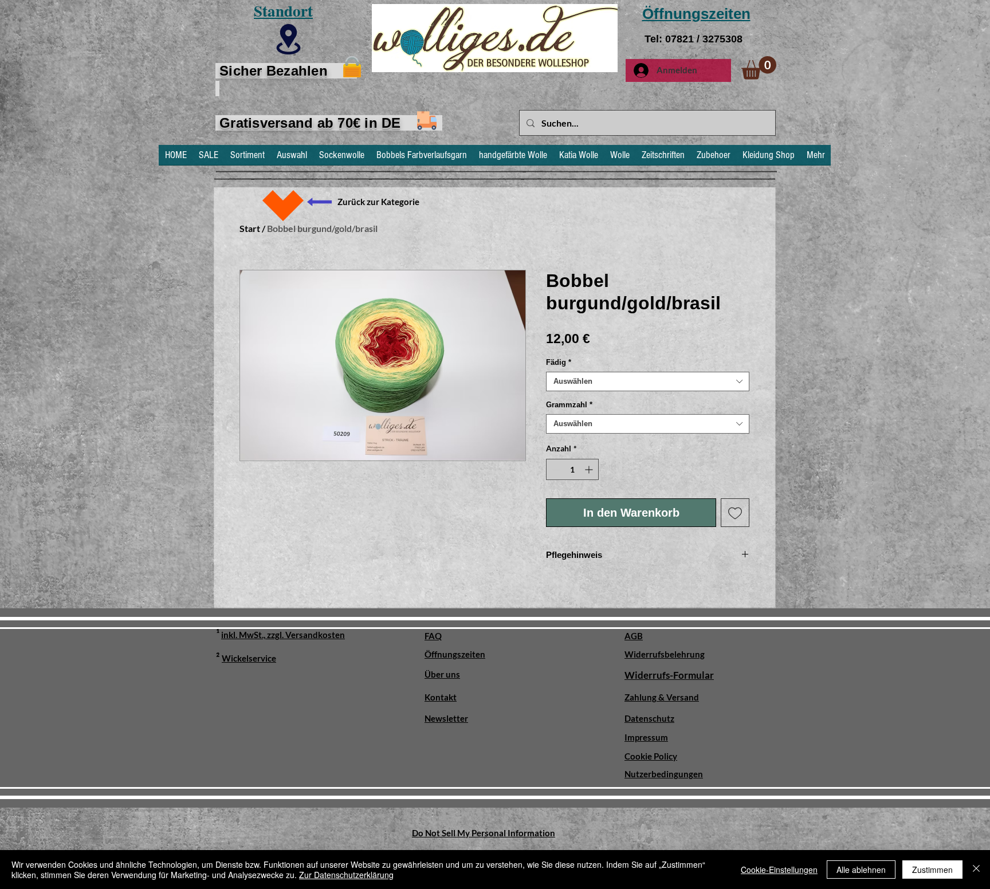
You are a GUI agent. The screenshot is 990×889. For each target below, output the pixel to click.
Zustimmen (932, 869)
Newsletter (446, 718)
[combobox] (647, 381)
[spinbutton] (572, 469)
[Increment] (590, 469)
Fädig (558, 362)
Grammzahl (569, 404)
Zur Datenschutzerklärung (346, 874)
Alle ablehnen (861, 869)
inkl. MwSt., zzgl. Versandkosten (283, 635)
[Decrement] (555, 469)
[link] (758, 68)
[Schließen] (976, 869)
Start (249, 228)
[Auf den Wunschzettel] (735, 512)
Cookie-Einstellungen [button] (779, 869)
